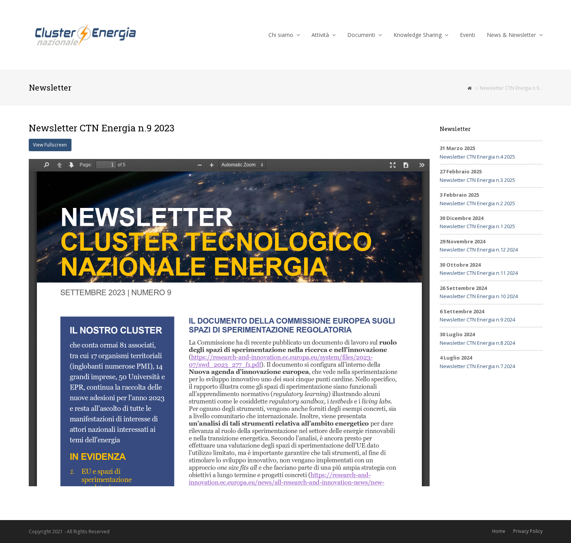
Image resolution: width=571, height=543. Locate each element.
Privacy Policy (528, 531)
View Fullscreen (50, 144)
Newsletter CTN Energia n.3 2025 (477, 179)
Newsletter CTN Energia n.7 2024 (477, 366)
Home (498, 531)
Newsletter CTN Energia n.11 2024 (479, 272)
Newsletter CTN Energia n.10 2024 (479, 296)
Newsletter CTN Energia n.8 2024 (477, 342)
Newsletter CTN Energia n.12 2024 (479, 249)
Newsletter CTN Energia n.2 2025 (477, 203)
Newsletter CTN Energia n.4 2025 (477, 156)
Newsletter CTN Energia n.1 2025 (477, 226)
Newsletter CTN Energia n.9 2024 (477, 319)
